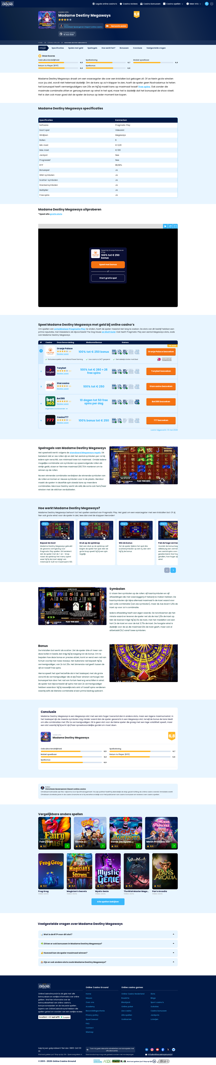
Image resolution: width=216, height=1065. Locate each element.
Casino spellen (54, 43)
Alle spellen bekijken (108, 901)
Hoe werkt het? (108, 48)
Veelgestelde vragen (156, 48)
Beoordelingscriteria (95, 1011)
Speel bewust (92, 1019)
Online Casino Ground (64, 1061)
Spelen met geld (75, 48)
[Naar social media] (146, 1049)
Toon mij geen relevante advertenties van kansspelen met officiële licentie (112, 1049)
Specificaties (58, 48)
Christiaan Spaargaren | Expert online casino (65, 789)
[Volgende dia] (173, 570)
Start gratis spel (108, 278)
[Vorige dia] (167, 570)
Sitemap (89, 1032)
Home (40, 43)
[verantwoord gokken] (211, 3)
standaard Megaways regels (85, 452)
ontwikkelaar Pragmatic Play (70, 329)
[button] (110, 408)
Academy (90, 1006)
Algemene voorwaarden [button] (55, 408)
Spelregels (92, 48)
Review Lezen (63, 354)
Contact (90, 1028)
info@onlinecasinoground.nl (160, 1054)
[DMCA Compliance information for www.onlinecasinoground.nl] (163, 1061)
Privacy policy (92, 1015)
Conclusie (137, 48)
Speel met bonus (108, 264)
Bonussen (124, 48)
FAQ (87, 1023)
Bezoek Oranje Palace (130, 17)
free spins (144, 86)
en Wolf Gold (108, 332)
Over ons (90, 1002)
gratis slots (56, 214)
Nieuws (89, 998)
